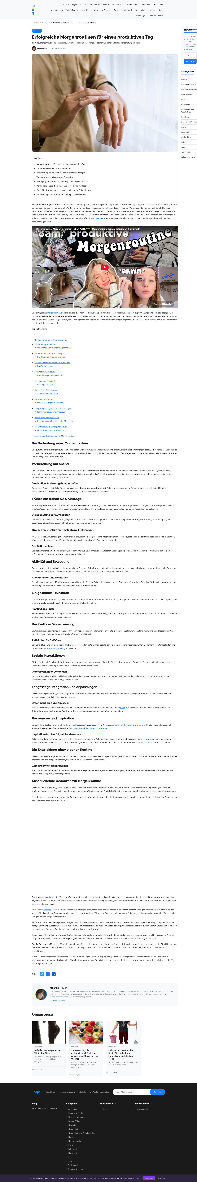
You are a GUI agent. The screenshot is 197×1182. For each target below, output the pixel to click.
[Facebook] (48, 974)
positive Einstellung (56, 648)
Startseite (64, 4)
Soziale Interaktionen (44, 399)
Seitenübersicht (142, 1109)
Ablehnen (161, 1178)
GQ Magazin (75, 728)
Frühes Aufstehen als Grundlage (49, 353)
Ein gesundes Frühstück (45, 381)
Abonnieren (190, 61)
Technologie (140, 15)
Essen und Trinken (92, 4)
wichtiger (47, 909)
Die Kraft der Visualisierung (46, 390)
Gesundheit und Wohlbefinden (64, 10)
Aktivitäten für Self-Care (47, 393)
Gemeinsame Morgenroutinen (50, 430)
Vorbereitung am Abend (45, 344)
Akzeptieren (149, 1178)
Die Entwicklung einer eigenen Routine (52, 426)
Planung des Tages (45, 384)
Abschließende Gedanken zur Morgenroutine (55, 436)
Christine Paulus (146, 742)
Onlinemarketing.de (123, 725)
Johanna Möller (58, 987)
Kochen (117, 10)
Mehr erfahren (133, 1178)
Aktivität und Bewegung (45, 371)
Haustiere (85, 10)
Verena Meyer (74, 1075)
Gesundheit (158, 4)
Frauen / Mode (132, 4)
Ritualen (97, 218)
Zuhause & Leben (156, 15)
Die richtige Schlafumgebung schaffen (54, 347)
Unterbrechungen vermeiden (50, 402)
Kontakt (105, 1109)
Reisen (152, 10)
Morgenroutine (54, 312)
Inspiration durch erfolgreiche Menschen (55, 421)
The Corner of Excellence (96, 728)
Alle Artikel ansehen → (58, 1001)
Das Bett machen (44, 366)
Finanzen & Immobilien (113, 4)
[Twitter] (42, 974)
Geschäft (146, 4)
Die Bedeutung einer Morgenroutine (51, 340)
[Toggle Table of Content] (33, 334)
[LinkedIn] (54, 974)
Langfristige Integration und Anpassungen (53, 408)
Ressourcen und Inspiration (47, 417)
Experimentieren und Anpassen (51, 412)
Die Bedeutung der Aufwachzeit (51, 357)
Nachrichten (141, 10)
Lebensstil (127, 10)
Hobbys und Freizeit (101, 10)
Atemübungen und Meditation (50, 375)
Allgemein (76, 4)
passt (122, 707)
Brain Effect (142, 725)
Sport (161, 10)
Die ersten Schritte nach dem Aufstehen (52, 362)
